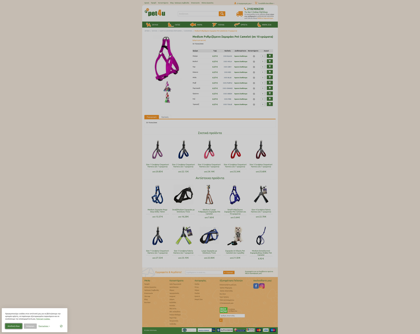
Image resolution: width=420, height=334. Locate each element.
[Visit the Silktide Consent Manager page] (61, 326)
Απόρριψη (30, 326)
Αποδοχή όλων (14, 326)
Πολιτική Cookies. (43, 319)
